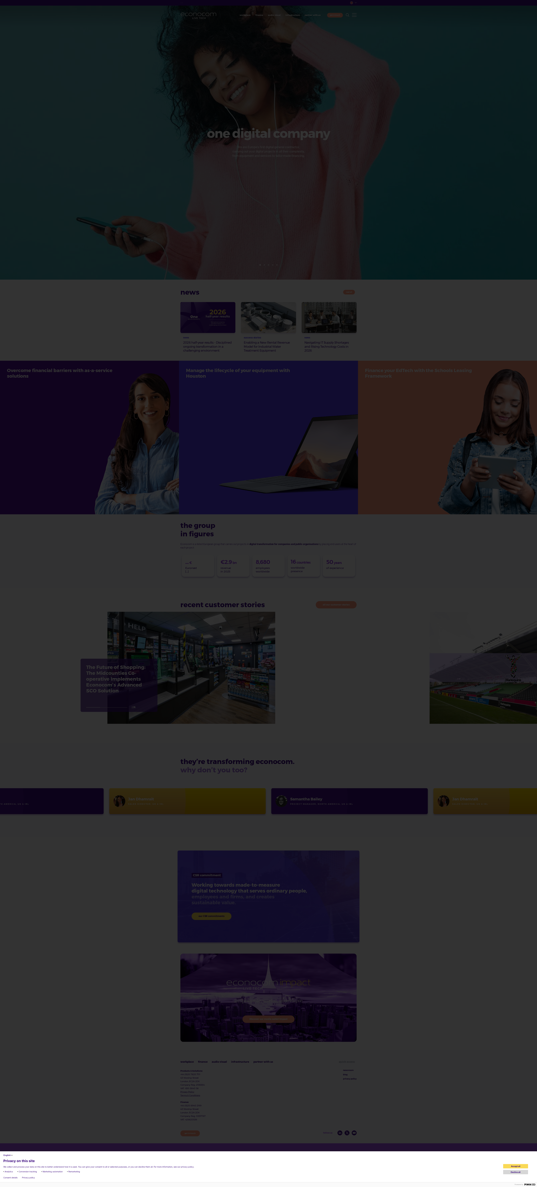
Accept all (515, 1166)
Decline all (515, 1172)
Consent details (10, 1177)
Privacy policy (28, 1177)
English (7, 1155)
